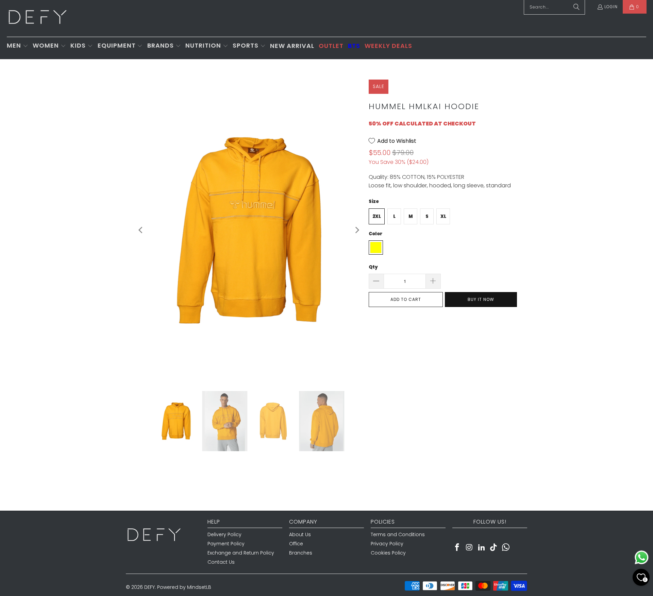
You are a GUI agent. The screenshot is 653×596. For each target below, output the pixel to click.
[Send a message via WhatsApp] (642, 557)
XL (443, 216)
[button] (17, 46)
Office (296, 543)
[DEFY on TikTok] (494, 547)
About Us (300, 534)
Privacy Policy (387, 543)
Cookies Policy (388, 552)
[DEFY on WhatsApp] (506, 547)
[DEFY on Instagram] (470, 547)
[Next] (356, 230)
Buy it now (481, 299)
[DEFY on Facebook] (457, 547)
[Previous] (141, 230)
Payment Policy (226, 543)
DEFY (149, 587)
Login (611, 7)
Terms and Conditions (398, 534)
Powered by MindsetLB (184, 587)
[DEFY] (37, 18)
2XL (376, 216)
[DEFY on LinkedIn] (481, 547)
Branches (300, 552)
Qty (373, 267)
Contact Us (221, 562)
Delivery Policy (224, 534)
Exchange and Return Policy (240, 552)
